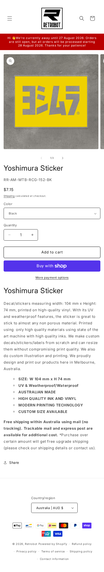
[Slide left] (41, 158)
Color (8, 204)
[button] (9, 18)
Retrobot (31, 544)
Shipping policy (81, 551)
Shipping (9, 195)
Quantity (10, 225)
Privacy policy (26, 551)
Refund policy (82, 544)
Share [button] (14, 462)
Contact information (54, 559)
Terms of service (53, 551)
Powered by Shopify (52, 544)
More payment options (52, 277)
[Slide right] (62, 158)
